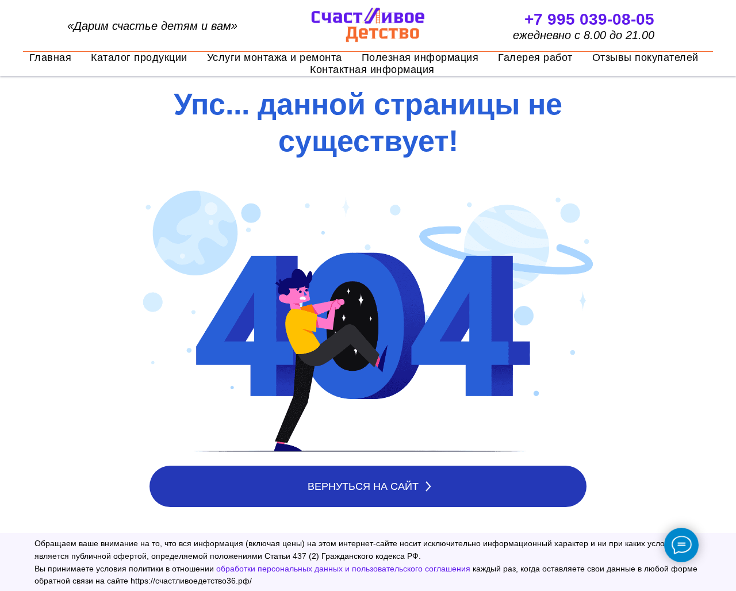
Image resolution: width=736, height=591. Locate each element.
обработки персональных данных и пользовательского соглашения (343, 568)
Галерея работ (535, 57)
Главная (50, 57)
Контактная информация (372, 69)
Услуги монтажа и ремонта (274, 57)
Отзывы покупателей (645, 57)
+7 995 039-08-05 (589, 19)
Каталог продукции (139, 57)
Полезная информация (420, 57)
